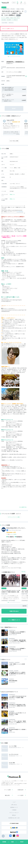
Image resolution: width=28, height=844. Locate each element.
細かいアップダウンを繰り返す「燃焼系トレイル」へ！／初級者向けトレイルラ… (17, 722)
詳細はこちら (12, 194)
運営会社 (14, 815)
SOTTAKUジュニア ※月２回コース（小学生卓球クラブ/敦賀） (17, 713)
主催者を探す (21, 789)
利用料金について (14, 807)
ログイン (21, 3)
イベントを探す (7, 789)
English (14, 2)
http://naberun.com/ (14, 161)
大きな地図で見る (23, 507)
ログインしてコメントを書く (14, 517)
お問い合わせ (14, 804)
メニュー (25, 3)
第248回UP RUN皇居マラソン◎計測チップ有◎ (17, 730)
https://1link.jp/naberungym (15, 530)
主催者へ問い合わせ (14, 611)
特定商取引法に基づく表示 (14, 817)
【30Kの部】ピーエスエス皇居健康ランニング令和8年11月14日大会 (17, 632)
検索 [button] (17, 3)
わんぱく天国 (12, 762)
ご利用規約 (14, 810)
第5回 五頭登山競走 (13, 680)
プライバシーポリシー (14, 812)
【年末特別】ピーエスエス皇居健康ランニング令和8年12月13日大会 (17, 649)
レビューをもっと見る (14, 140)
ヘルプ (14, 802)
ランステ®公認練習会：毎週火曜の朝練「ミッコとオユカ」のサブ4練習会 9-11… (17, 641)
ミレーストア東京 (12, 746)
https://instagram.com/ (6, 299)
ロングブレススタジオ (13, 754)
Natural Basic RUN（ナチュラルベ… (16, 528)
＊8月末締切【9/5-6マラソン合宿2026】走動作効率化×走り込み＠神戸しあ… (17, 673)
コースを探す (21, 795)
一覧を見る (23, 571)
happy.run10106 (10, 120)
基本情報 (4, 841)
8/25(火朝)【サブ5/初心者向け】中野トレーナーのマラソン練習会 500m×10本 (17, 705)
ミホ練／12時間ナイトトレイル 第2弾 (17, 664)
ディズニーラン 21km (8, 123)
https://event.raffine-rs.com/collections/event (11, 210)
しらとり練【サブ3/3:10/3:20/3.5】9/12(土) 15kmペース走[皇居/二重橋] (17, 697)
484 (12, 534)
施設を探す (7, 795)
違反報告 (25, 605)
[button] (8, 56)
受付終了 (22, 841)
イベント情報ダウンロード (14, 619)
